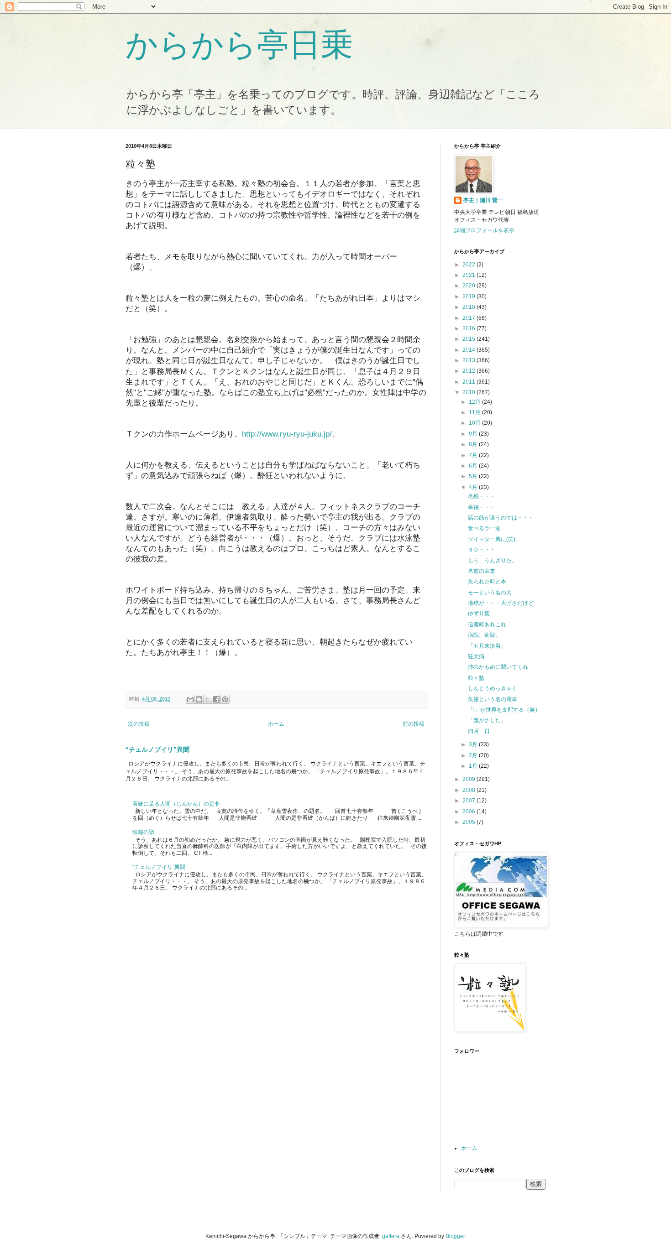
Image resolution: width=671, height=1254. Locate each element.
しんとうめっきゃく (492, 688)
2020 (469, 285)
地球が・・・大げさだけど (501, 603)
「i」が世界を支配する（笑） (504, 710)
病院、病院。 (484, 635)
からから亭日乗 (239, 44)
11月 (475, 412)
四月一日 (479, 731)
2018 (469, 307)
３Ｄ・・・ (481, 549)
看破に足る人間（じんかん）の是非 (176, 804)
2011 (469, 382)
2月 (474, 755)
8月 (474, 444)
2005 (469, 822)
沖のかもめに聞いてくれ (498, 667)
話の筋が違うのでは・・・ (501, 518)
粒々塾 (476, 678)
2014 (469, 350)
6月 (474, 466)
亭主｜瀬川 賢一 (483, 200)
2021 (469, 275)
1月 (474, 766)
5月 (474, 476)
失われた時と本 (487, 581)
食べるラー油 (484, 528)
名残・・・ (481, 496)
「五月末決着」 (487, 646)
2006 (469, 811)
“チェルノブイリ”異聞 (157, 749)
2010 (469, 392)
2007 (469, 800)
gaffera (390, 1236)
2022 (469, 264)
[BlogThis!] (199, 699)
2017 (469, 318)
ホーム (276, 724)
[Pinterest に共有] (225, 699)
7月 (474, 455)
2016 (469, 328)
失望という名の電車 (492, 699)
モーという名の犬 (490, 592)
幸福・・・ (481, 507)
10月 (475, 423)
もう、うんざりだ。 (492, 560)
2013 (469, 360)
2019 (469, 296)
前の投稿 (414, 724)
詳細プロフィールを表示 (484, 230)
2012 (469, 371)
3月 (474, 744)
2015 (469, 339)
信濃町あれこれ (487, 624)
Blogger (455, 1236)
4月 (474, 487)
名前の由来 (481, 571)
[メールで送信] (190, 699)
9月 (474, 434)
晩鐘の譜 (143, 832)
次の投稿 (139, 724)
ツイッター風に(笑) (491, 539)
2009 (469, 779)
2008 (469, 790)
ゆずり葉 (479, 613)
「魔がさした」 (487, 720)
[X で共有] (207, 699)
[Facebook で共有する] (216, 699)
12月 (475, 402)
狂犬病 (476, 656)
